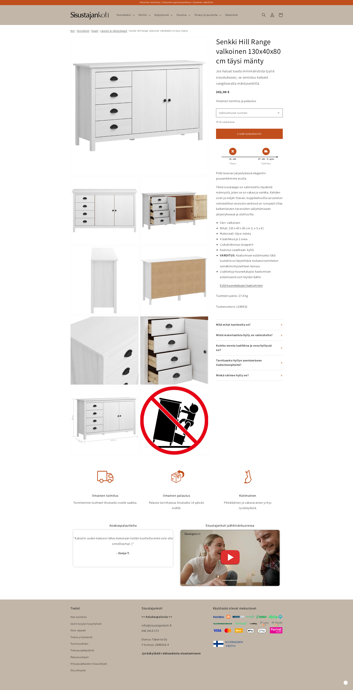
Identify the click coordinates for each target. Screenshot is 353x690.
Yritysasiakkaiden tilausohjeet (88, 663)
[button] (125, 15)
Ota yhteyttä (78, 670)
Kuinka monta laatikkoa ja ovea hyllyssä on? (244, 348)
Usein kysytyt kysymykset (86, 623)
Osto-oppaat (78, 630)
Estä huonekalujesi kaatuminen (241, 285)
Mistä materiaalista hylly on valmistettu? (244, 335)
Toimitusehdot (79, 643)
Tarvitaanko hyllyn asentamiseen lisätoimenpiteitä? (239, 362)
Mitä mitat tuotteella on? (233, 325)
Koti (72, 30)
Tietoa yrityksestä (81, 637)
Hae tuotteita (78, 617)
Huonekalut (83, 30)
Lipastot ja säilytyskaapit (113, 30)
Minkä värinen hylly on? (232, 375)
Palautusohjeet (79, 657)
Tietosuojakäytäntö (82, 650)
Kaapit (94, 30)
